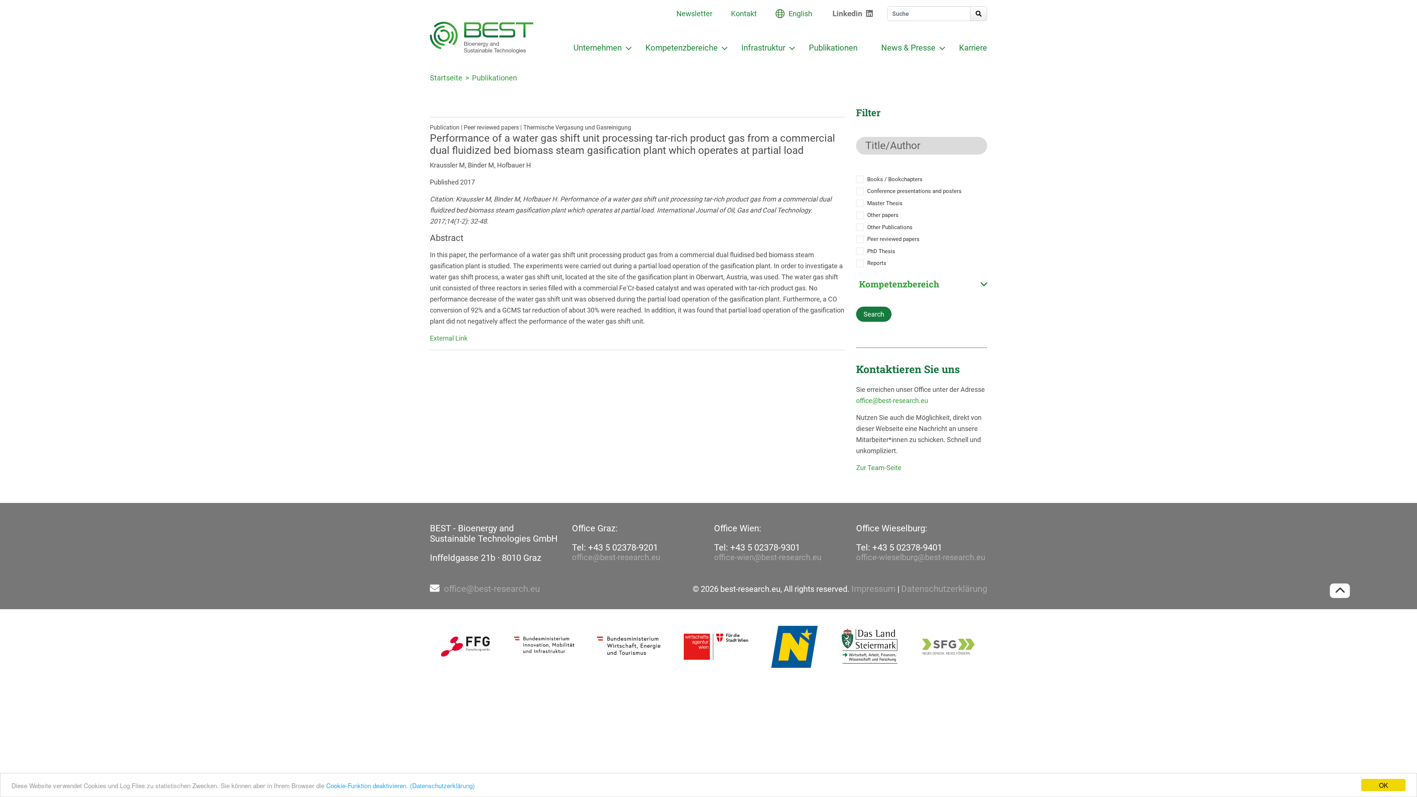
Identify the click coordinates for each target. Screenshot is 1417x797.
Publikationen (833, 47)
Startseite (446, 77)
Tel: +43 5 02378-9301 (757, 547)
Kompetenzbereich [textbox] (899, 284)
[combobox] (921, 284)
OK (1383, 785)
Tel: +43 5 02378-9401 (899, 547)
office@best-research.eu (892, 400)
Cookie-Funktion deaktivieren (366, 785)
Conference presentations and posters (914, 191)
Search (873, 314)
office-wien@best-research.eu (767, 557)
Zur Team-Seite (878, 468)
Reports (876, 263)
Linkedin (847, 13)
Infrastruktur (763, 47)
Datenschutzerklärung (944, 589)
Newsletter (694, 13)
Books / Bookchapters (895, 179)
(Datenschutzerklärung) (442, 785)
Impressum (873, 589)
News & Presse (908, 47)
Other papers (883, 215)
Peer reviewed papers (893, 239)
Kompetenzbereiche (681, 47)
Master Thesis (885, 203)
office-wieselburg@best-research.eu (920, 557)
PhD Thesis (881, 251)
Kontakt (744, 13)
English (800, 13)
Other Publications (890, 227)
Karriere (973, 47)
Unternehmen (597, 47)
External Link (449, 338)
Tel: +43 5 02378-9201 (615, 547)
